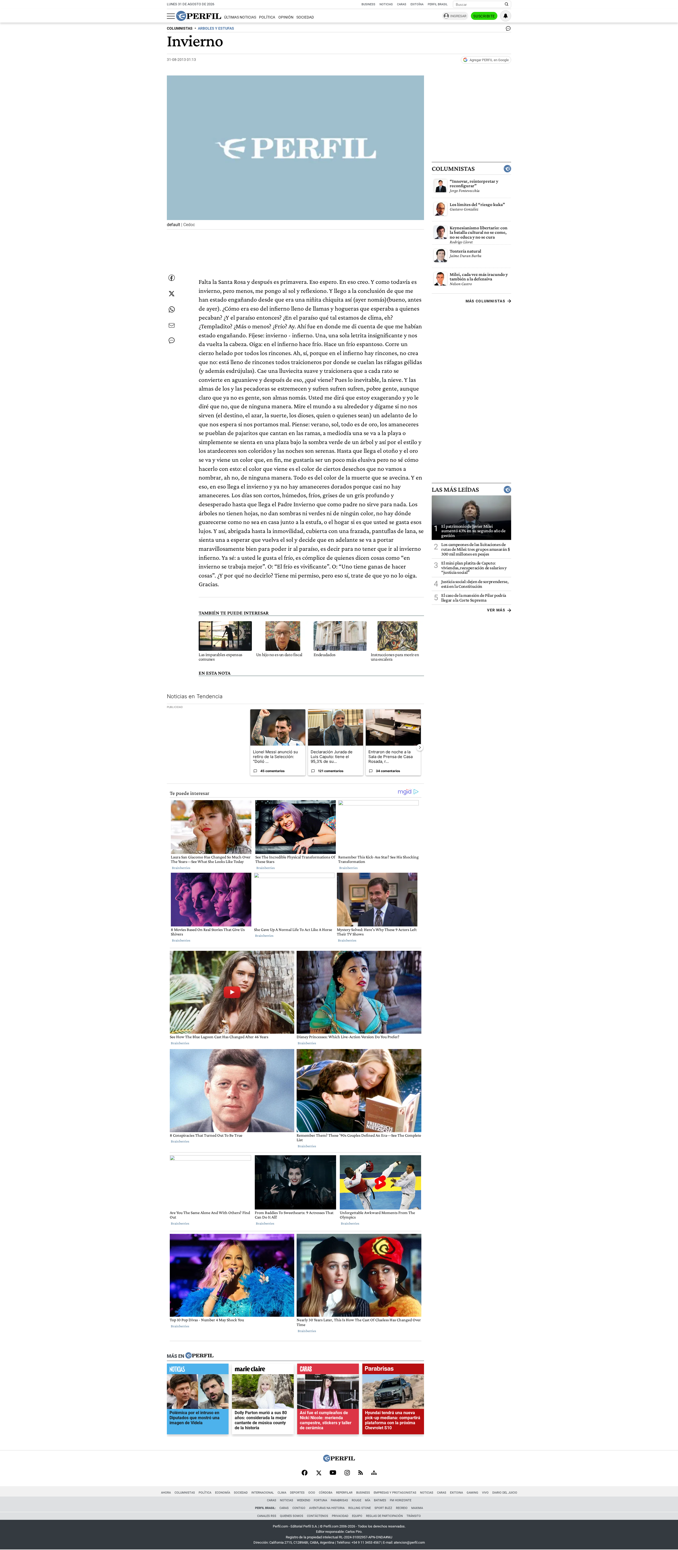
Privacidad (340, 1516)
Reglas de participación (384, 1516)
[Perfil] (199, 1356)
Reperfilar (344, 1492)
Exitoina (456, 1492)
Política (267, 17)
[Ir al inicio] (198, 16)
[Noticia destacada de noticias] (198, 1370)
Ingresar (458, 16)
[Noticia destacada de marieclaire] (263, 1370)
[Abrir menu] (171, 16)
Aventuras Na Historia (327, 1508)
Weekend (303, 1500)
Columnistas (453, 168)
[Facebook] (304, 1473)
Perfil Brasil (438, 4)
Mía (367, 1500)
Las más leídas (455, 489)
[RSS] (360, 1473)
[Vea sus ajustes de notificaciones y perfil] (505, 16)
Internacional (262, 1492)
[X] (318, 1473)
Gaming (472, 1492)
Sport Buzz (383, 1508)
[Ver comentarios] (507, 30)
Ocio (311, 1492)
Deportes (297, 1492)
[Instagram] (347, 1473)
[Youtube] (333, 1473)
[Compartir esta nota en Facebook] (171, 278)
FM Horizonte (400, 1500)
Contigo (298, 1508)
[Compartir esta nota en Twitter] (171, 293)
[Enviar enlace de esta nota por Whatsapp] (171, 309)
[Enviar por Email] (171, 325)
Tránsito (414, 1516)
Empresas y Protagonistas (395, 1492)
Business (368, 4)
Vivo (485, 1492)
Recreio (402, 1508)
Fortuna (320, 1500)
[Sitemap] (374, 1473)
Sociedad (305, 17)
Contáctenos (317, 1516)
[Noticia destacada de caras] (328, 1370)
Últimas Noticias (240, 17)
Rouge (356, 1500)
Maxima (417, 1508)
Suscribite (484, 16)
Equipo (357, 1516)
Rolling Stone (359, 1508)
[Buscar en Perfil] (506, 4)
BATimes (380, 1500)
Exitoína (417, 4)
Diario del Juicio (504, 1492)
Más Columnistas (485, 301)
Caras (401, 4)
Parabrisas (339, 1500)
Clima (282, 1492)
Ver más (496, 610)
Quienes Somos (291, 1516)
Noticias (386, 4)
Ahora (166, 1492)
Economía (222, 1492)
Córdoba (325, 1492)
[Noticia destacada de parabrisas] (393, 1370)
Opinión (285, 17)
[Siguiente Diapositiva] (419, 747)
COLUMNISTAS (180, 28)
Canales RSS (266, 1516)
